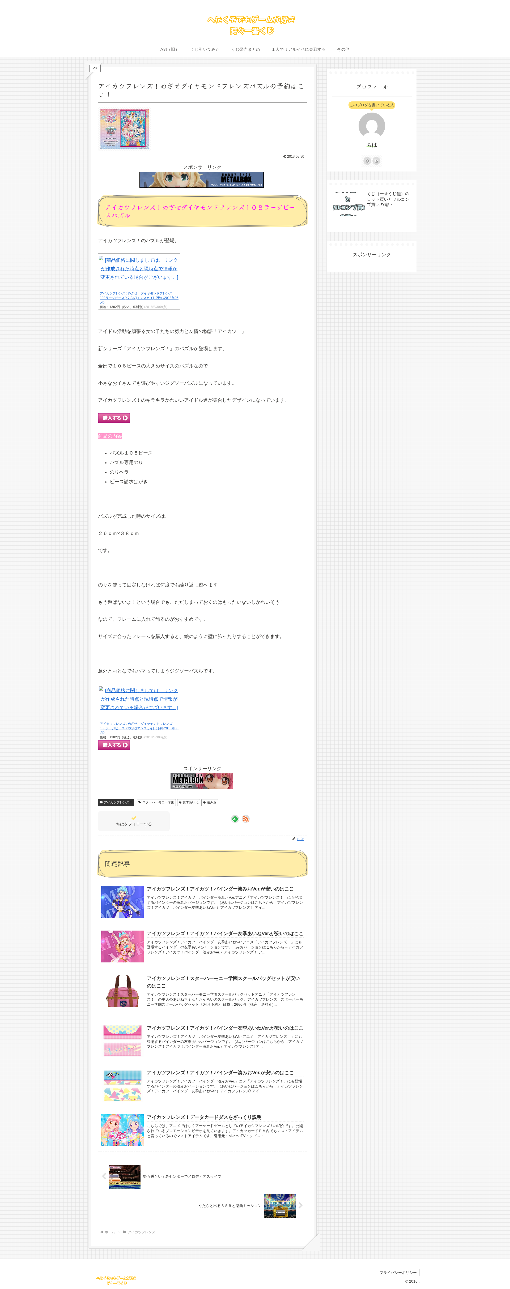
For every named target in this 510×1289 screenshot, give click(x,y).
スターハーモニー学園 (158, 802)
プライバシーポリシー (398, 1272)
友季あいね (190, 802)
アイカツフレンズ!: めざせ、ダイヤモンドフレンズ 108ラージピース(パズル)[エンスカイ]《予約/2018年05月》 (139, 298)
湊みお (211, 802)
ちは (372, 145)
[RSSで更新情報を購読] (245, 818)
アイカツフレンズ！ (118, 802)
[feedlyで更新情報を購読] (235, 818)
